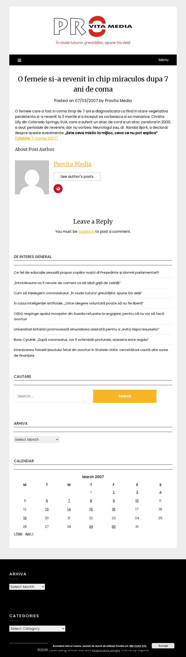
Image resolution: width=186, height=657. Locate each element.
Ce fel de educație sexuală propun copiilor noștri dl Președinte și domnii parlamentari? (86, 272)
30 (114, 526)
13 (47, 509)
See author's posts (77, 176)
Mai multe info (138, 646)
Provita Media (118, 100)
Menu (163, 59)
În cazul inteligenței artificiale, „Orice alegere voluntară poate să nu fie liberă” (79, 303)
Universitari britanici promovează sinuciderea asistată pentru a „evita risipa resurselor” (86, 329)
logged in (86, 231)
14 (69, 509)
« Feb (18, 533)
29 (91, 526)
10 (137, 500)
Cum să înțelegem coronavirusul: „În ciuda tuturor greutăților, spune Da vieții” (78, 293)
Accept (163, 646)
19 (25, 518)
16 (113, 509)
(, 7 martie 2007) (36, 138)
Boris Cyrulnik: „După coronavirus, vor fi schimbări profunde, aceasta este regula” (81, 339)
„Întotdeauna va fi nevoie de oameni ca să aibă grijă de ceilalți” (67, 282)
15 (91, 509)
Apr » (29, 533)
